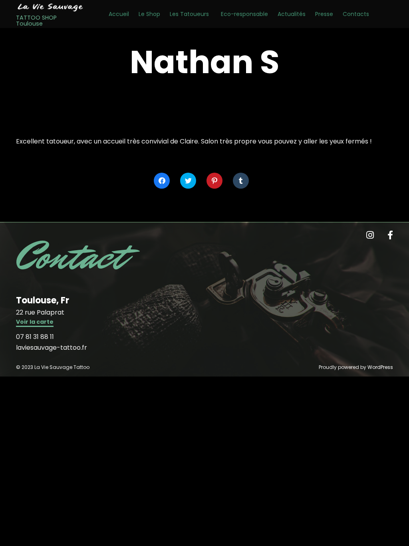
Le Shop (149, 14)
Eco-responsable (244, 14)
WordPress (380, 367)
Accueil (119, 14)
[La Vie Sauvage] (50, 7)
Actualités (292, 14)
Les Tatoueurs (189, 14)
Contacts (356, 14)
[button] (35, 323)
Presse (324, 14)
